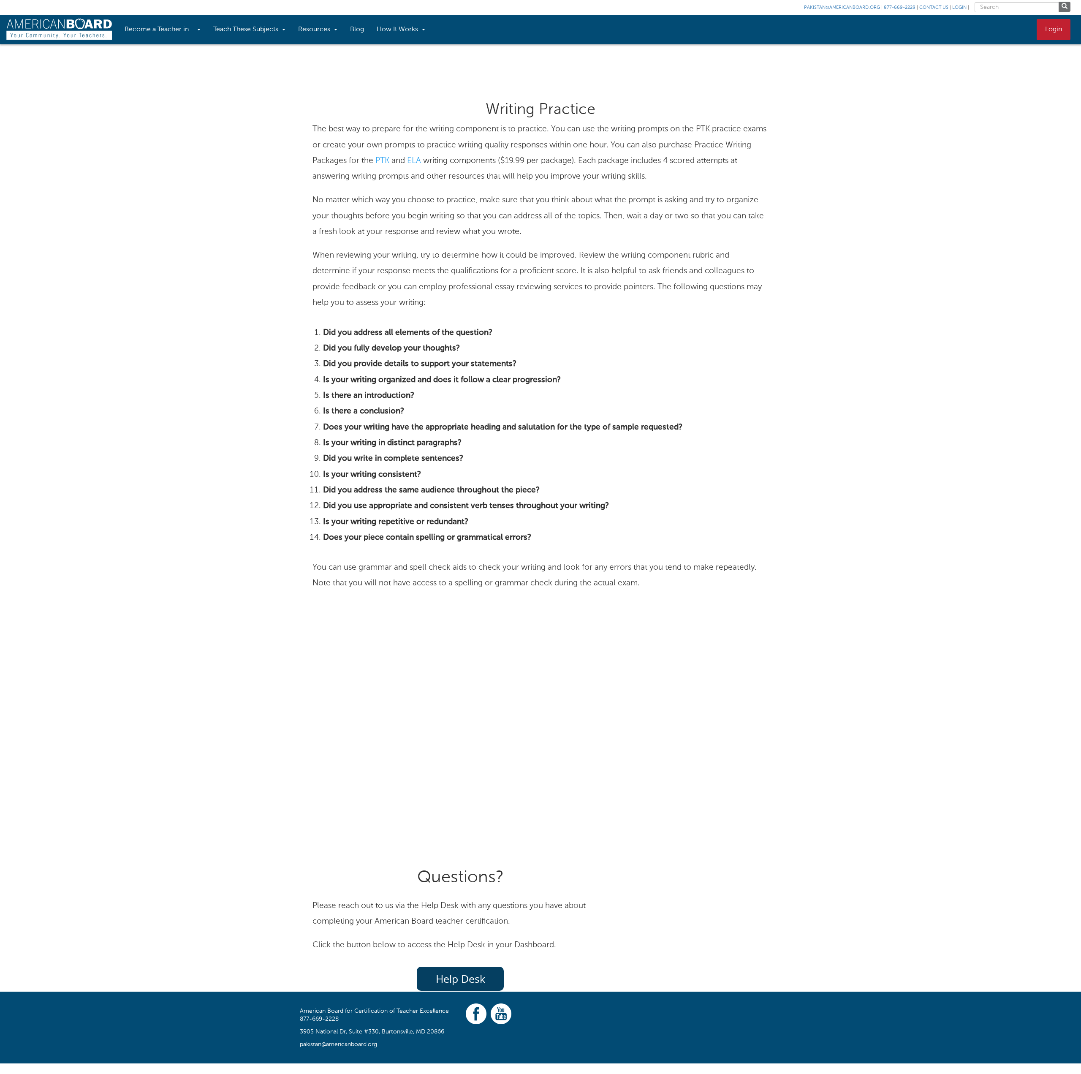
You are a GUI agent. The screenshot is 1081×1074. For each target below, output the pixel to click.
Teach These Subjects (246, 29)
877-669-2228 (899, 7)
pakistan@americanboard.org (842, 7)
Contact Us (933, 7)
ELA (414, 161)
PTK (382, 161)
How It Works (398, 29)
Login (959, 7)
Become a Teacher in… (160, 29)
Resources (315, 29)
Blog (357, 29)
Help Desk (460, 978)
